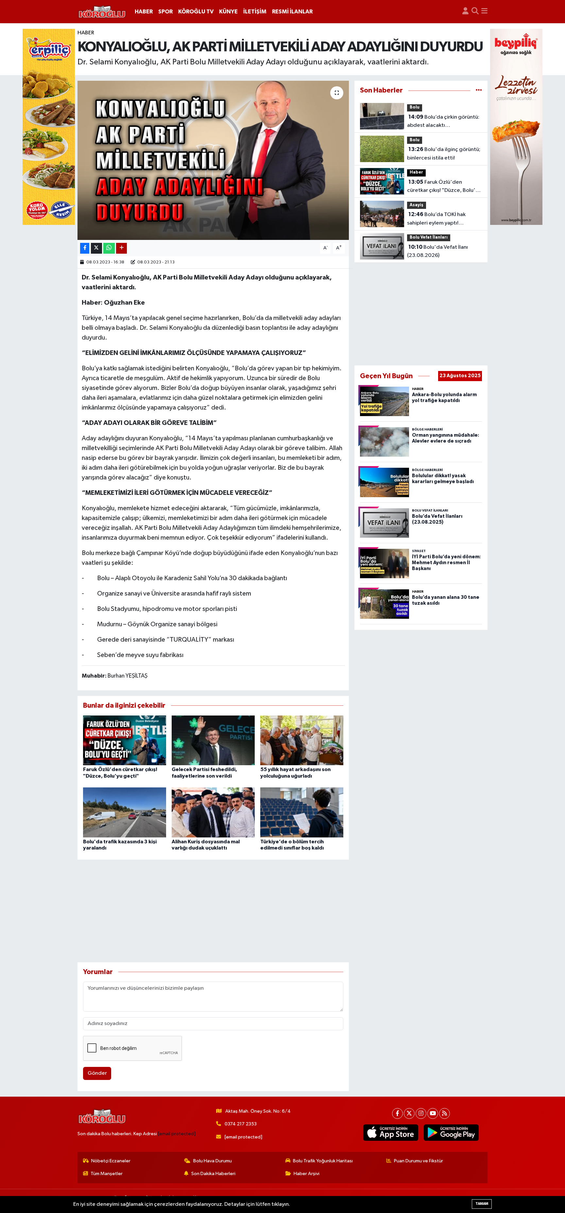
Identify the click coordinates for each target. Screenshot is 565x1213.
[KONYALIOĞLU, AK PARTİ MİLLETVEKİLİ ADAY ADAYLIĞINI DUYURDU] (213, 160)
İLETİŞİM (254, 11)
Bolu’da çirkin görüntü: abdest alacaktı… (443, 121)
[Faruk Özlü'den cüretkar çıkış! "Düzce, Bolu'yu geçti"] (124, 740)
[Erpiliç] (49, 126)
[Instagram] (421, 1113)
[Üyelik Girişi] (465, 12)
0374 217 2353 (241, 1123)
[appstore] (391, 1132)
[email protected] (177, 1133)
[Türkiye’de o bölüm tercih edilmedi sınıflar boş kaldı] (301, 812)
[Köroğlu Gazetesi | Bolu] (102, 12)
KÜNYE (228, 11)
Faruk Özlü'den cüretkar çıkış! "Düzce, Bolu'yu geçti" (444, 187)
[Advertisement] (213, 911)
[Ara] (475, 12)
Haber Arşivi (306, 1173)
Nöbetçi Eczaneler (110, 1160)
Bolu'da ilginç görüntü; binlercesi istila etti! (443, 153)
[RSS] (444, 1113)
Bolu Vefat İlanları (429, 237)
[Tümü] (479, 90)
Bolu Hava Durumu (212, 1160)
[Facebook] (397, 1113)
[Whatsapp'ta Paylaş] (109, 248)
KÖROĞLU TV (196, 11)
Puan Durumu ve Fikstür (418, 1160)
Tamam (481, 1203)
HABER (144, 11)
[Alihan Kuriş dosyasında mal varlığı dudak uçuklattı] (213, 812)
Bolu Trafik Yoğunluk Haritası (323, 1160)
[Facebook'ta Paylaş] (84, 248)
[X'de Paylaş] (96, 248)
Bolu (414, 107)
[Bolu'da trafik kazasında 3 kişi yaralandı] (124, 812)
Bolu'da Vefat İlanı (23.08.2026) (437, 251)
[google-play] (451, 1132)
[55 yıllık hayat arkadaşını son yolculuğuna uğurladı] (301, 740)
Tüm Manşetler (107, 1173)
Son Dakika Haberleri (213, 1173)
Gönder (97, 1073)
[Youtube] (432, 1113)
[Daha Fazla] (121, 248)
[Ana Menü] (484, 12)
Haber (85, 33)
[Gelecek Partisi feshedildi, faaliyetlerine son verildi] (213, 740)
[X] (409, 1113)
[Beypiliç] (516, 126)
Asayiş (416, 205)
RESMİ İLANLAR (292, 11)
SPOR (165, 11)
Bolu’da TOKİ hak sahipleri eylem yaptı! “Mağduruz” (436, 219)
